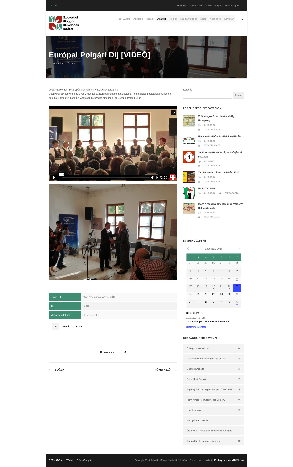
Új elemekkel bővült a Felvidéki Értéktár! (221, 136)
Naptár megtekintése (196, 326)
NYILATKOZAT (206, 188)
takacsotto (232, 193)
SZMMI (208, 5)
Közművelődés (188, 19)
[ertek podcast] (56, 5)
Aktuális (138, 19)
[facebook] (51, 5)
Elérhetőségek (232, 5)
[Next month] (239, 248)
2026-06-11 (209, 213)
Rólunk (150, 19)
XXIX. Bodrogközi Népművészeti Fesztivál (207, 321)
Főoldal (183, 5)
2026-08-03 (209, 125)
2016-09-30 (58, 63)
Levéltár (229, 19)
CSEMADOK (196, 5)
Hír (73, 63)
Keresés (187, 89)
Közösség (215, 19)
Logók (218, 5)
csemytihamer (212, 129)
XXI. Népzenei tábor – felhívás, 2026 (218, 172)
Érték (203, 19)
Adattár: (161, 19)
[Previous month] (188, 248)
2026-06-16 (209, 177)
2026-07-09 (209, 161)
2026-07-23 (209, 141)
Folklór (173, 19)
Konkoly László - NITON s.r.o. (229, 460)
